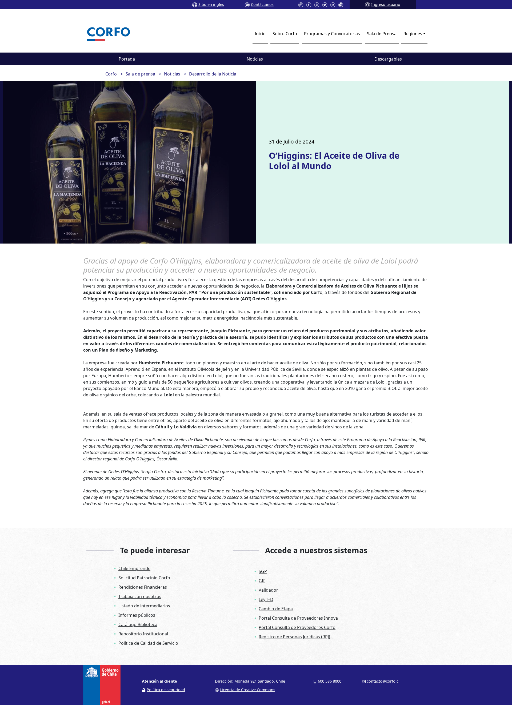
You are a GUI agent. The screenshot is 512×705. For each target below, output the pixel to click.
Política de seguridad (166, 689)
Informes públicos (136, 615)
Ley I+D (266, 599)
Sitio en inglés (211, 4)
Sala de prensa (140, 74)
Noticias (255, 59)
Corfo (111, 74)
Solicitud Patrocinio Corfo (144, 578)
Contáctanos (262, 4)
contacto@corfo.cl (383, 681)
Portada (127, 59)
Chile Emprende (134, 568)
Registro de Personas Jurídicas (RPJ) (294, 637)
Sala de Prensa (382, 34)
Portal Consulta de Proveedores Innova (298, 618)
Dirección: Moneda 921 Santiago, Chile (250, 681)
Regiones (412, 34)
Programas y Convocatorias (332, 34)
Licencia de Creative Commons (247, 689)
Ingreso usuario (385, 4)
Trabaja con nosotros (139, 596)
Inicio (260, 34)
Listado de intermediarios (144, 606)
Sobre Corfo (285, 34)
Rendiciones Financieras (142, 587)
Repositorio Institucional (143, 634)
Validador (268, 590)
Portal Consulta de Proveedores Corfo (297, 627)
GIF (262, 581)
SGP (263, 571)
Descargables (388, 59)
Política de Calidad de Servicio (148, 643)
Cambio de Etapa (276, 609)
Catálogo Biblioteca (137, 624)
